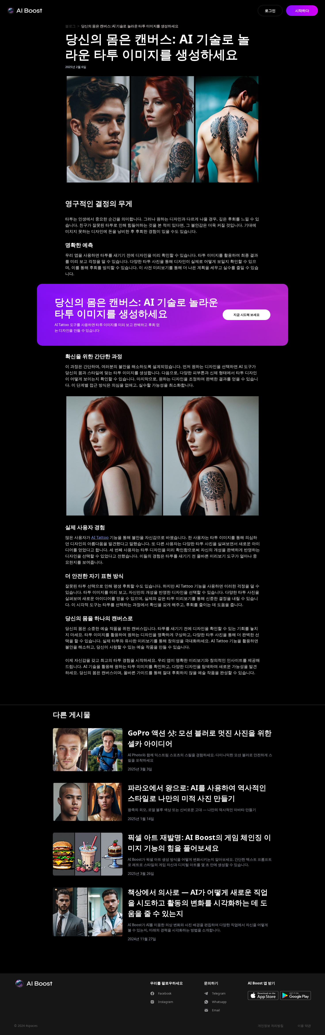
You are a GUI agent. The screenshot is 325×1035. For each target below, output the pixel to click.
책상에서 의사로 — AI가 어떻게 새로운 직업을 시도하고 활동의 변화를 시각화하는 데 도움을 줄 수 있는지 (198, 902)
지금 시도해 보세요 (246, 315)
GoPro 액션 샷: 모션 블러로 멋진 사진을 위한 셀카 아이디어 (200, 738)
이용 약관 (304, 1026)
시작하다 (302, 10)
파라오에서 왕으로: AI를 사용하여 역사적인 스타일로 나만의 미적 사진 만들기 (197, 793)
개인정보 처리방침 (270, 1026)
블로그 (70, 26)
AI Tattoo (100, 537)
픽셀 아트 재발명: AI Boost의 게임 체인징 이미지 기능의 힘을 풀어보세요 (199, 842)
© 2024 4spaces (26, 1026)
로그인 (270, 10)
